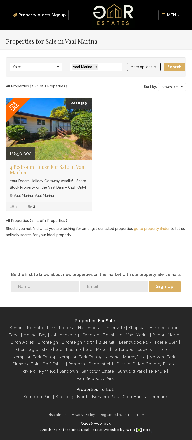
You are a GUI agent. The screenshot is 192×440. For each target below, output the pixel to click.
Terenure (157, 371)
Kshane (112, 357)
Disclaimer (57, 415)
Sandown (69, 371)
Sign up (165, 286)
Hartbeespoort (164, 327)
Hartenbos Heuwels (132, 349)
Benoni (17, 327)
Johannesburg (64, 335)
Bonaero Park (105, 396)
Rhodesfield (101, 364)
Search (175, 67)
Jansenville (114, 327)
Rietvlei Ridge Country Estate (146, 364)
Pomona (76, 364)
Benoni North (166, 335)
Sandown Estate (98, 371)
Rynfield (47, 371)
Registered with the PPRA (122, 415)
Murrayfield (134, 357)
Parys (14, 335)
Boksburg (113, 335)
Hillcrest (164, 349)
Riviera (29, 371)
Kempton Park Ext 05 (80, 357)
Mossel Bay (35, 335)
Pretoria (67, 327)
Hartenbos (88, 327)
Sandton (91, 335)
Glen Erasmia (69, 349)
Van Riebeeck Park (95, 378)
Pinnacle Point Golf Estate (39, 364)
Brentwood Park (135, 342)
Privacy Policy (83, 415)
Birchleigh (48, 342)
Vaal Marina (137, 335)
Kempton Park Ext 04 (34, 357)
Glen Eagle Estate (34, 349)
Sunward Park (131, 371)
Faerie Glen (166, 342)
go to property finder (152, 229)
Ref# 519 (79, 103)
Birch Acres (22, 342)
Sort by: (150, 87)
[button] (144, 67)
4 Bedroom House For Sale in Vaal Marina (48, 169)
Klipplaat (137, 327)
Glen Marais (97, 349)
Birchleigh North (78, 342)
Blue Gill (107, 342)
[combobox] (36, 67)
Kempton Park (41, 327)
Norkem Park (163, 357)
